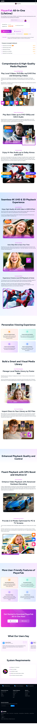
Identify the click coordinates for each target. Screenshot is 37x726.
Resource (14, 693)
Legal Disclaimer (3, 713)
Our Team (26, 693)
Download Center (3, 691)
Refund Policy (27, 713)
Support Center (15, 691)
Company (26, 694)
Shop (2, 693)
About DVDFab (27, 691)
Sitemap (2, 714)
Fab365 (2, 694)
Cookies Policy (31, 713)
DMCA (8, 713)
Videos (14, 694)
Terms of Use (11, 713)
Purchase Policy (21, 713)
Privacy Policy (16, 713)
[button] (6, 31)
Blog (13, 697)
